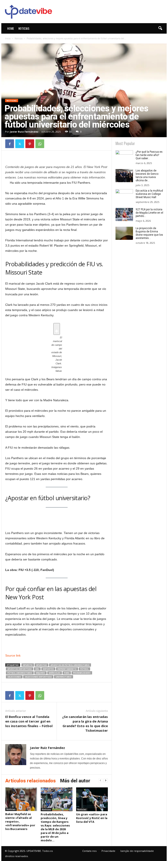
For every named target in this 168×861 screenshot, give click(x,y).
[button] (160, 28)
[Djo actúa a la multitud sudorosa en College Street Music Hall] (124, 195)
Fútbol (84, 668)
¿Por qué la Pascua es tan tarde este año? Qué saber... (149, 155)
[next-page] (105, 780)
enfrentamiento (67, 668)
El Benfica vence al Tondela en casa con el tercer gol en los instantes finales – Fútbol (28, 721)
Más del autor (75, 780)
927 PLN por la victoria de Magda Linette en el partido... (149, 213)
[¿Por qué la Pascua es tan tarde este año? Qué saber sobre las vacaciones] (124, 156)
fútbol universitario (19, 672)
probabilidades (82, 672)
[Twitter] (19, 143)
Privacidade (108, 850)
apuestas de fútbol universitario (70, 665)
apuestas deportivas (19, 668)
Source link (13, 655)
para (66, 672)
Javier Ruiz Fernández (24, 131)
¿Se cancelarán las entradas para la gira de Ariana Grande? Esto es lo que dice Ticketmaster (85, 723)
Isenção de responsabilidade (137, 850)
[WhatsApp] (39, 143)
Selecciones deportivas (38, 676)
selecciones (14, 676)
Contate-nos (89, 850)
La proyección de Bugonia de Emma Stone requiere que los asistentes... (149, 233)
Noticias (23, 28)
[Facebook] (9, 143)
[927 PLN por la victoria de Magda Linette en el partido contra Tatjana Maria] (124, 214)
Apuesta (27, 665)
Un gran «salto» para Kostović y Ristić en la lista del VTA (91, 818)
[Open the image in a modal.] (56, 329)
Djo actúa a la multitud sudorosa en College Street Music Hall (149, 194)
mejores (40, 672)
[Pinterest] (29, 143)
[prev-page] (100, 780)
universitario (64, 676)
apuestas (41, 665)
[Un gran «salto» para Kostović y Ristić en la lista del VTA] (92, 799)
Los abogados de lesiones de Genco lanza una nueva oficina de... (147, 175)
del (37, 668)
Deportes (48, 668)
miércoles (54, 672)
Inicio (7, 38)
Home (10, 28)
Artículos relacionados (30, 780)
